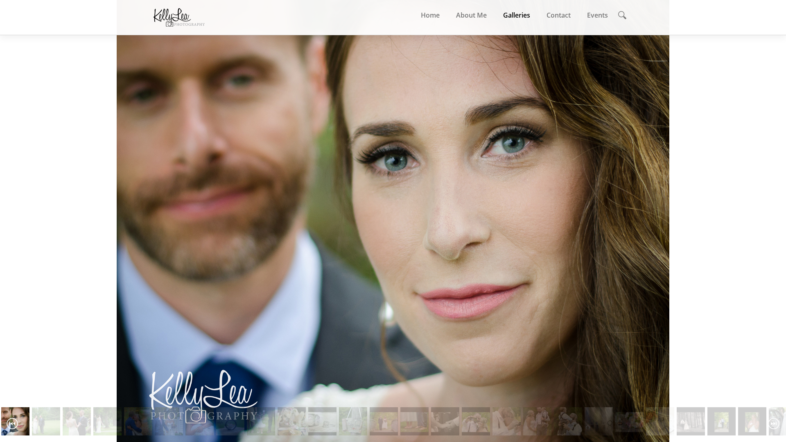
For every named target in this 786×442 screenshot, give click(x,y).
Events (597, 15)
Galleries (516, 15)
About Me (471, 15)
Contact (559, 15)
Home (430, 15)
